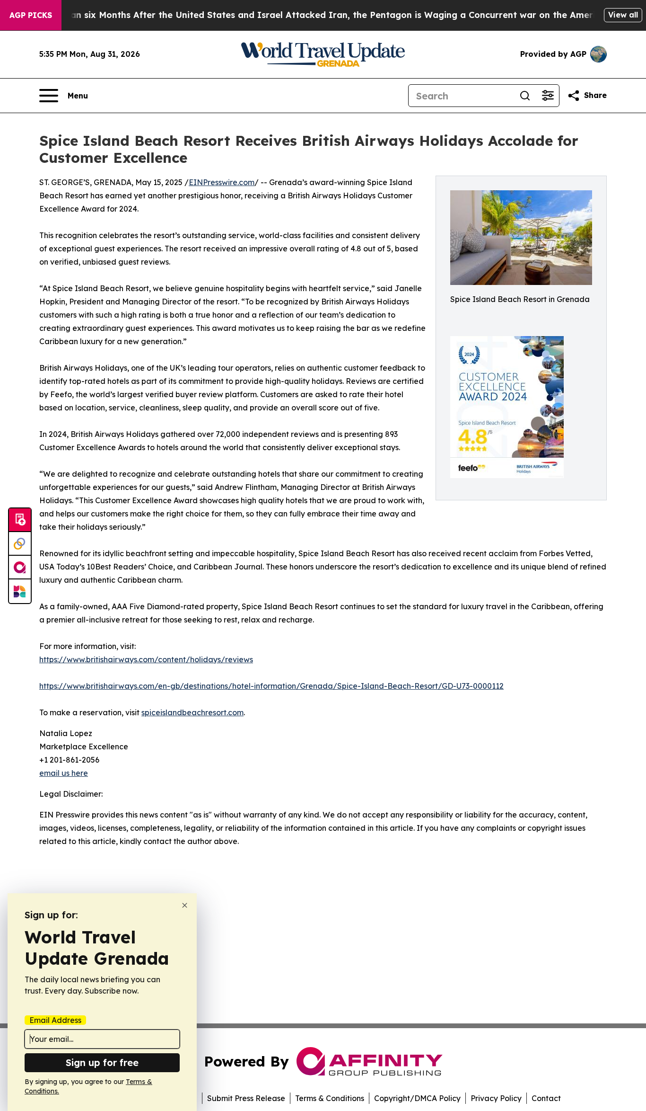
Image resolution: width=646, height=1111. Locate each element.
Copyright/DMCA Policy (417, 1098)
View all (623, 14)
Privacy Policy (496, 1098)
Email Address (55, 1020)
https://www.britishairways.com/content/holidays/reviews (146, 659)
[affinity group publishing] (20, 567)
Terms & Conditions (329, 1098)
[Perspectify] (20, 544)
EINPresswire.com (221, 182)
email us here (63, 773)
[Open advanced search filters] (547, 96)
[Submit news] (20, 520)
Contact (546, 1098)
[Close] (184, 905)
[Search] (525, 96)
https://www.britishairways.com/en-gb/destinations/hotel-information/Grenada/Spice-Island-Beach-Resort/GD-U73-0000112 (271, 686)
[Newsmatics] (20, 591)
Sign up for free (102, 1062)
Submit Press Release (246, 1098)
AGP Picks (30, 15)
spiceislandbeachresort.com (192, 712)
